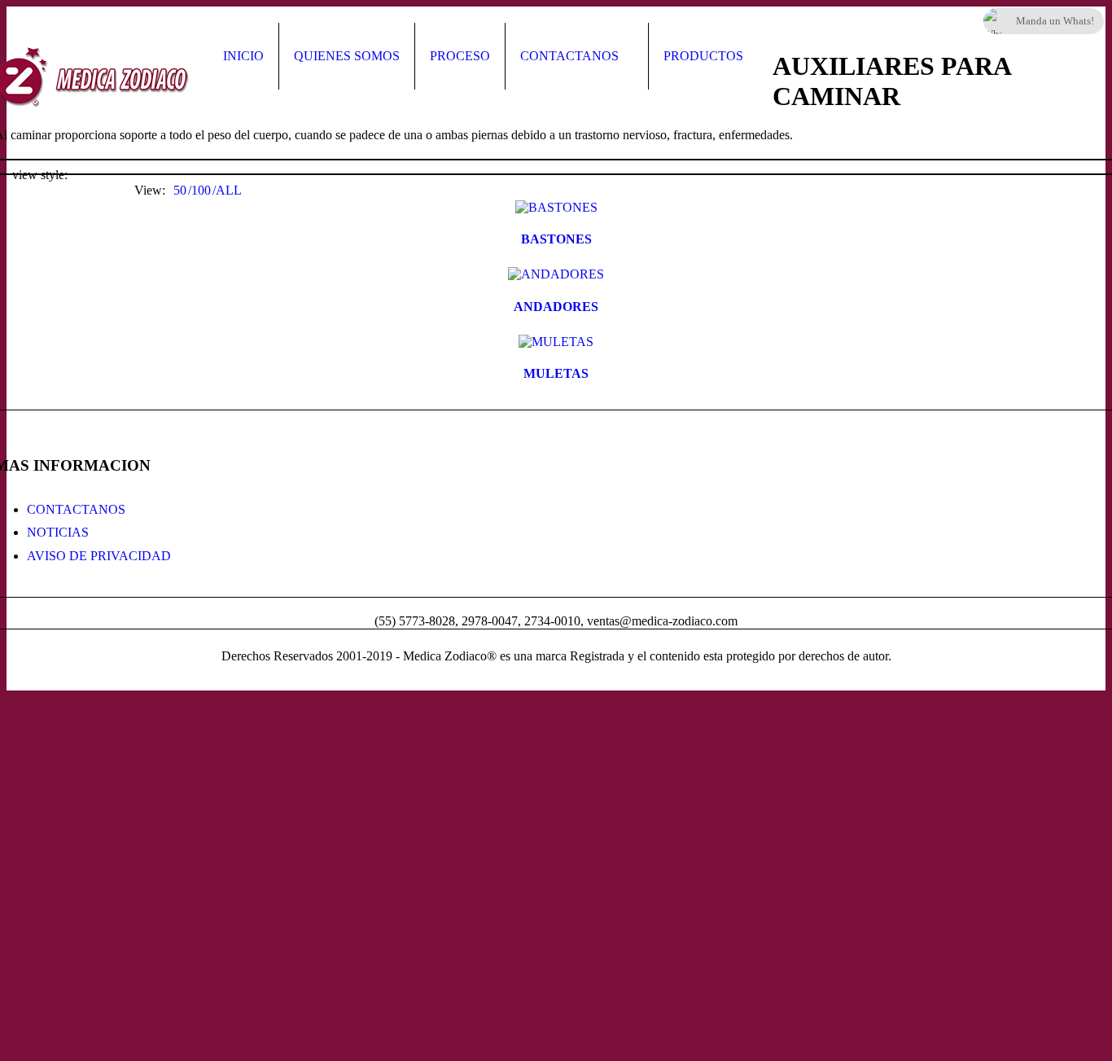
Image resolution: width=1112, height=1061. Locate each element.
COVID (704, 1026)
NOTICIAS (58, 532)
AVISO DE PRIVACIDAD (99, 556)
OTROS (705, 932)
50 (179, 190)
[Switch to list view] (105, 175)
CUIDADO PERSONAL (750, 774)
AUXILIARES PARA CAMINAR (732, 829)
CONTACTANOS (569, 56)
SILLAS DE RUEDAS (744, 885)
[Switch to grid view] (84, 175)
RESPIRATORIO (730, 727)
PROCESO (460, 56)
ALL (229, 190)
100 (201, 190)
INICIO (243, 56)
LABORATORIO (730, 979)
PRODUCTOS (703, 56)
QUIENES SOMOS (347, 56)
